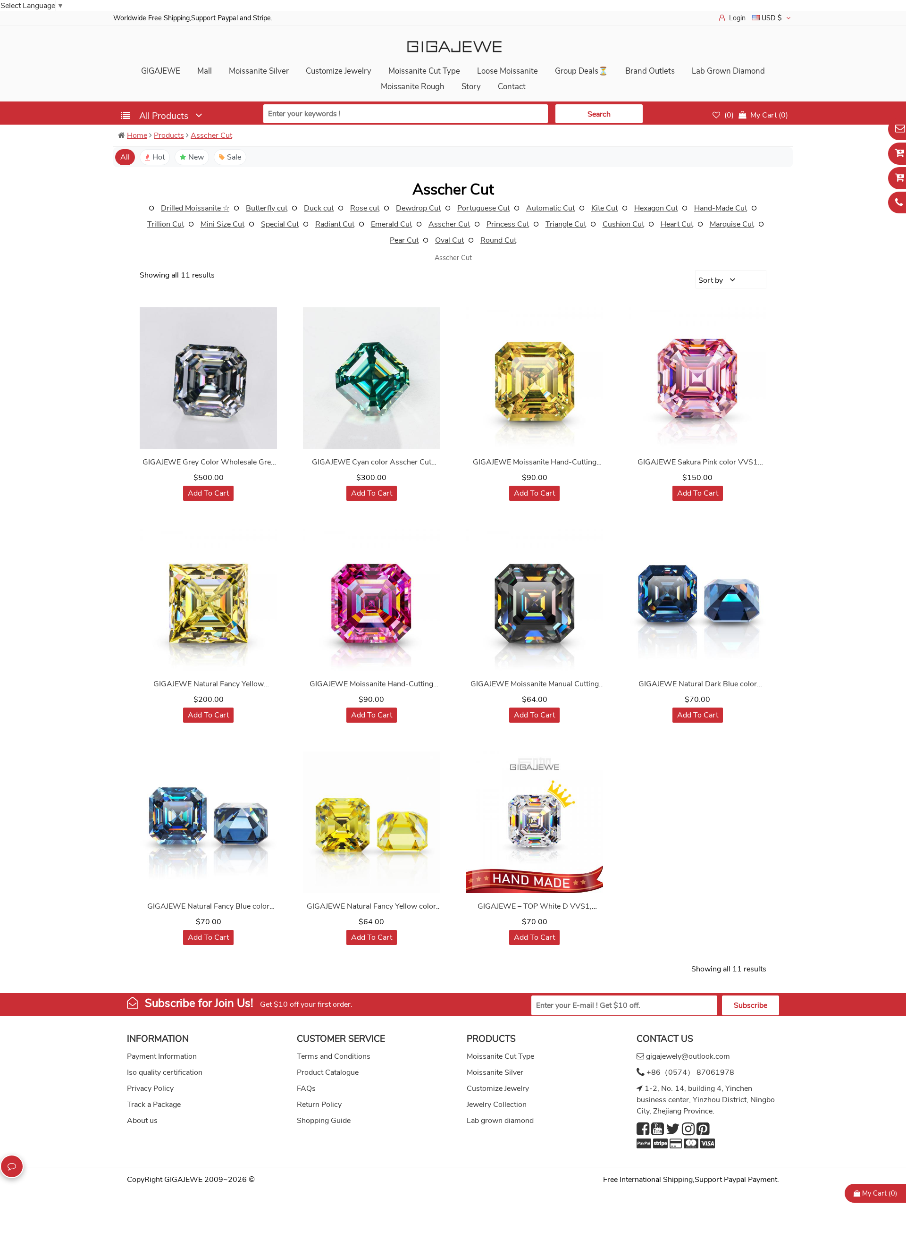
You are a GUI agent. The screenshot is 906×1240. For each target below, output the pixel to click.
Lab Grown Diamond (728, 71)
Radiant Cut (334, 224)
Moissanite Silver (259, 71)
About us (142, 1120)
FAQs (306, 1088)
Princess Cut (508, 224)
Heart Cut (677, 224)
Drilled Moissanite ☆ (195, 208)
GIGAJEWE (160, 71)
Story (471, 86)
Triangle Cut (565, 224)
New (196, 157)
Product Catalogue (328, 1072)
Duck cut (319, 208)
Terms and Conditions (333, 1056)
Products (169, 135)
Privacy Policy (150, 1088)
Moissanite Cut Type (424, 71)
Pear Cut (404, 240)
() (728, 115)
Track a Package (154, 1104)
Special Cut (280, 224)
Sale (234, 157)
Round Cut (498, 240)
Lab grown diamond (500, 1120)
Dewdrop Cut (418, 208)
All (125, 157)
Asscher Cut (211, 135)
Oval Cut (449, 240)
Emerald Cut (391, 224)
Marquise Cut (732, 224)
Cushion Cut (623, 224)
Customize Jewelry (338, 71)
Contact (512, 86)
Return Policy (319, 1104)
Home (137, 135)
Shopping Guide (324, 1120)
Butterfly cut (266, 208)
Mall (204, 71)
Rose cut (364, 208)
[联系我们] (12, 1166)
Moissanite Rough (413, 86)
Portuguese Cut (483, 208)
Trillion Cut (165, 224)
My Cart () (879, 1193)
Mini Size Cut (222, 224)
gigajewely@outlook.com (688, 1056)
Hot (158, 157)
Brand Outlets (650, 71)
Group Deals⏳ (581, 71)
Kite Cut (604, 208)
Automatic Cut (550, 208)
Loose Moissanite (507, 71)
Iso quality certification (164, 1072)
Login (737, 18)
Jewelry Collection (497, 1104)
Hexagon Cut (656, 208)
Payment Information (162, 1056)
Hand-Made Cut (720, 208)
